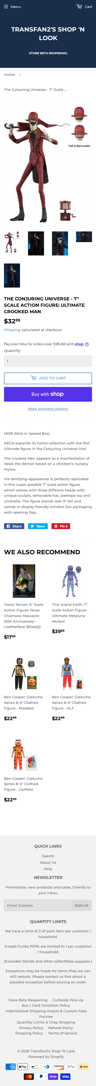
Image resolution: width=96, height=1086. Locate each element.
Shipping (12, 330)
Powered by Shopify (46, 1056)
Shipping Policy (29, 1033)
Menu (16, 7)
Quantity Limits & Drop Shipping (46, 1022)
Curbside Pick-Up (68, 1000)
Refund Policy (60, 1028)
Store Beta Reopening (28, 1000)
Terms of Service (62, 1033)
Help (48, 869)
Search (48, 856)
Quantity (12, 350)
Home (9, 74)
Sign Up (82, 905)
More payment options (48, 408)
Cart (88, 7)
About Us (48, 862)
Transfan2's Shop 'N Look (48, 34)
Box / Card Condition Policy (46, 1005)
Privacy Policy (31, 1028)
